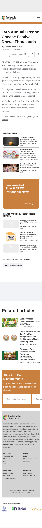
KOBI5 (5, 119)
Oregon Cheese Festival (13, 265)
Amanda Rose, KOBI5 (13, 47)
